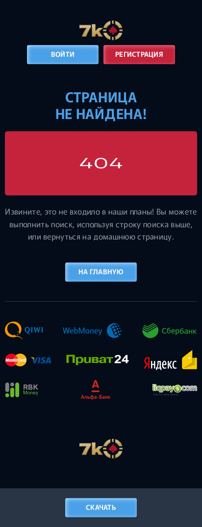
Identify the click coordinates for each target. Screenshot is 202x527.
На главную (101, 271)
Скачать (101, 507)
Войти (63, 54)
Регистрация (139, 54)
